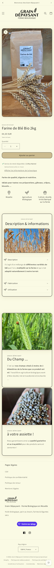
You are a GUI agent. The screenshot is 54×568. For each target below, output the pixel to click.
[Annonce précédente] (3, 2)
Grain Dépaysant (17, 557)
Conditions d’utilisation (16, 564)
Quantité (5, 141)
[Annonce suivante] (51, 2)
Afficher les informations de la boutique (20, 170)
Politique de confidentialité (16, 477)
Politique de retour (13, 483)
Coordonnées (30, 564)
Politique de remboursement (20, 560)
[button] (3, 13)
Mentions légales (12, 488)
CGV (6, 472)
